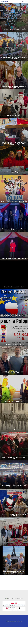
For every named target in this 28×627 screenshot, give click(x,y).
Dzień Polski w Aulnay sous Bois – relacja (14, 315)
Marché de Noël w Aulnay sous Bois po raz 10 (14, 172)
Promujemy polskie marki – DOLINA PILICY (14, 572)
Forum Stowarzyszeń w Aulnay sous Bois (14, 201)
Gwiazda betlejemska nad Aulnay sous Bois (14, 458)
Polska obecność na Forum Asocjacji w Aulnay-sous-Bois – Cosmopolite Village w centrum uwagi (14, 143)
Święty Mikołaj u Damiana (14, 115)
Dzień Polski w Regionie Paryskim (14, 344)
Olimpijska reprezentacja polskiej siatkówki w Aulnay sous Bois (14, 372)
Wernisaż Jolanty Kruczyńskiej (14, 401)
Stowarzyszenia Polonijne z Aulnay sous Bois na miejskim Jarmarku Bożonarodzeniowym (14, 486)
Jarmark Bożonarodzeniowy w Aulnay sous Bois (14, 515)
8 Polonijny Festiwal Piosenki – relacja (14, 258)
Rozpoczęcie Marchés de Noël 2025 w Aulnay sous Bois (14, 87)
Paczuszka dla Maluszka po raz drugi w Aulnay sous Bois (14, 29)
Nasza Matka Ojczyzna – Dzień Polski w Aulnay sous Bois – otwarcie (14, 229)
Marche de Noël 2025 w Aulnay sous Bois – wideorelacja (14, 58)
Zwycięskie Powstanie (14, 429)
